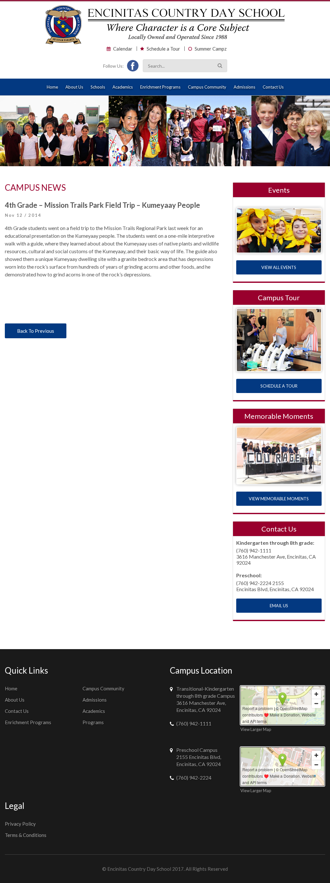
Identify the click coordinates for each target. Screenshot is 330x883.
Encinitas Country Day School (139, 869)
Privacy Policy (20, 824)
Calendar (122, 49)
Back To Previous (35, 331)
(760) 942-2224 (193, 777)
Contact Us (273, 87)
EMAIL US (279, 605)
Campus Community (207, 87)
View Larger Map (255, 729)
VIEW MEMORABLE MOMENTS (279, 498)
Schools (98, 87)
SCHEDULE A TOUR (278, 386)
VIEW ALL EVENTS (278, 267)
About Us (74, 87)
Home (52, 87)
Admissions (244, 87)
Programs (93, 722)
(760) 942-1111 (193, 723)
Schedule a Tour (163, 49)
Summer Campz (211, 49)
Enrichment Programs (160, 87)
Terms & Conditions (25, 835)
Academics (122, 87)
